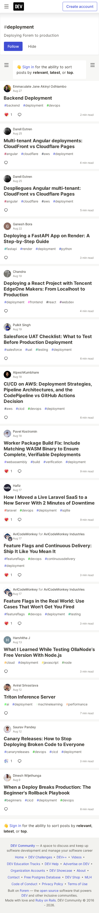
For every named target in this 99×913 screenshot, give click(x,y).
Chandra (19, 272)
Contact (14, 877)
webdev (67, 302)
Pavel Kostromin (25, 431)
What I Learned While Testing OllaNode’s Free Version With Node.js (49, 652)
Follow (13, 46)
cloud (9, 662)
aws (46, 154)
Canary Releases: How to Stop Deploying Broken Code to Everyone (44, 741)
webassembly (15, 462)
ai (6, 704)
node (67, 662)
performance (76, 704)
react (51, 302)
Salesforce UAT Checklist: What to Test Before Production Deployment (48, 339)
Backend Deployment (28, 98)
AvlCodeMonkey (26, 534)
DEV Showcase (61, 870)
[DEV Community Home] (18, 6)
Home (19, 857)
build (35, 462)
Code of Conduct (24, 884)
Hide (32, 46)
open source (49, 890)
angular (11, 154)
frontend (35, 302)
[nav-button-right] (92, 65)
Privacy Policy (52, 884)
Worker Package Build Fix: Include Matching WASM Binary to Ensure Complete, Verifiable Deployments (42, 448)
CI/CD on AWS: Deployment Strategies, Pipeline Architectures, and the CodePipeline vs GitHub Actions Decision (48, 392)
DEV (24, 895)
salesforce (13, 349)
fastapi (10, 249)
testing (42, 349)
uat (28, 349)
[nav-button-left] (6, 65)
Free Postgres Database (42, 877)
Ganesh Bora (22, 224)
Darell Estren (22, 129)
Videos (76, 857)
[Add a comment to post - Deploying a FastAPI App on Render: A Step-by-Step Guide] (6, 257)
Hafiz (17, 486)
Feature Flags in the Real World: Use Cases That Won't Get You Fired (44, 604)
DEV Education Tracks (23, 864)
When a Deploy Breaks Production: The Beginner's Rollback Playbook (47, 790)
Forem (24, 890)
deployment (33, 105)
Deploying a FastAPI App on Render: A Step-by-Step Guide (47, 238)
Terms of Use (77, 884)
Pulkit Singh (22, 325)
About (81, 870)
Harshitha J (21, 638)
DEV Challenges (40, 857)
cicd (20, 408)
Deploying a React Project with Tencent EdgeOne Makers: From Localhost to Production (48, 288)
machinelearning (49, 704)
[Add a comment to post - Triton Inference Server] (6, 713)
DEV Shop (72, 877)
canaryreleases (16, 752)
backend (12, 105)
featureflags (14, 559)
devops (53, 105)
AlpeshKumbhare (26, 372)
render (26, 249)
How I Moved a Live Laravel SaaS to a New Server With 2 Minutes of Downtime (49, 500)
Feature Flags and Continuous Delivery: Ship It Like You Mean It (48, 548)
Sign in (28, 67)
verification (53, 462)
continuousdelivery (60, 559)
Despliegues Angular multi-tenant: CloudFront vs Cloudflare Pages (42, 191)
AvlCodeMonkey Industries (64, 534)
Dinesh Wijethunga (27, 775)
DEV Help (52, 864)
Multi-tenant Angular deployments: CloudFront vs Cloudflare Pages (43, 143)
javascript (50, 662)
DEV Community (23, 846)
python (65, 249)
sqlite (65, 510)
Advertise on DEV (76, 864)
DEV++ (62, 857)
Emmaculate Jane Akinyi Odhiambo (39, 86)
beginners (12, 800)
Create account (79, 6)
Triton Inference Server (29, 697)
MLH (88, 877)
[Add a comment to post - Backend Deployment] (20, 114)
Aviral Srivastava (25, 685)
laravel (10, 510)
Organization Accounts (28, 870)
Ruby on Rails (45, 900)
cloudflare (29, 154)
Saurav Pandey (24, 727)
